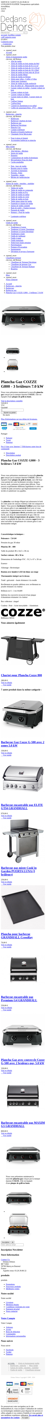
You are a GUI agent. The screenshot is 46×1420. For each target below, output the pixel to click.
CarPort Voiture (17, 101)
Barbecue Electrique (18, 125)
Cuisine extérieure (18, 130)
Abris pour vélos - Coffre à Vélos (24, 79)
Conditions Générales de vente (18, 1307)
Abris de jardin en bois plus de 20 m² (25, 72)
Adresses (9, 1327)
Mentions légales (12, 1305)
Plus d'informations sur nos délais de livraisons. (19, 419)
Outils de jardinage (18, 236)
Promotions (10, 1284)
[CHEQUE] (26, 1394)
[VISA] (16, 1385)
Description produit (13, 455)
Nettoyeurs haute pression (21, 243)
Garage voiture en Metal (20, 95)
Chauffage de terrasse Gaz (21, 264)
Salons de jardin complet (20, 206)
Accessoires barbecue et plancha (23, 140)
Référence (5, 618)
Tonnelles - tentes (17, 175)
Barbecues (15, 119)
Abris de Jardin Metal (19, 75)
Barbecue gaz (16, 123)
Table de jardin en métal (20, 195)
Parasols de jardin (17, 210)
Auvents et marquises (19, 171)
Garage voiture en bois (19, 92)
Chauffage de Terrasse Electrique (23, 262)
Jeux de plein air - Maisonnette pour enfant (27, 86)
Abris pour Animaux (19, 81)
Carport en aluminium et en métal (24, 106)
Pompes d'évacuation (19, 247)
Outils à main (16, 238)
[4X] (13, 1394)
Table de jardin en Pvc (19, 192)
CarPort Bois (16, 103)
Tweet (8, 440)
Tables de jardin (17, 188)
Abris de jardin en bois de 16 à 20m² (25, 70)
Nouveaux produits (13, 1286)
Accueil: (11, 1363)
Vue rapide (6, 685)
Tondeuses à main (18, 234)
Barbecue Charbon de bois (21, 121)
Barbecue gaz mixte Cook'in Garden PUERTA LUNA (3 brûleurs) (19, 871)
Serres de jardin (17, 153)
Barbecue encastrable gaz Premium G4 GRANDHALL (19, 998)
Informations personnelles (16, 1336)
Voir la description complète (12, 401)
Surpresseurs (16, 249)
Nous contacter (12, 1311)
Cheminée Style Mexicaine (21, 134)
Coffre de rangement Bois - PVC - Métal (26, 108)
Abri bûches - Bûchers (19, 151)
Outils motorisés (17, 240)
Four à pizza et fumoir (19, 138)
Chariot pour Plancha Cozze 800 (21, 675)
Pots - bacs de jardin (18, 166)
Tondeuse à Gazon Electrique (22, 232)
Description (10, 453)
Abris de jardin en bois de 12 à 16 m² (25, 68)
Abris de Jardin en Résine (21, 77)
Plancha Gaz (16, 127)
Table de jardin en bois (19, 199)
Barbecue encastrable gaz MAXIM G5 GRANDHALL (23, 1124)
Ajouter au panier (9, 413)
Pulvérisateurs (16, 245)
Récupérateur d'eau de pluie (21, 160)
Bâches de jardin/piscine (20, 177)
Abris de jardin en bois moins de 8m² (25, 64)
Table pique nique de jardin (21, 201)
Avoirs (8, 1329)
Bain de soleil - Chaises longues (23, 208)
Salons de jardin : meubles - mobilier (24, 1368)
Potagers (14, 155)
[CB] (10, 1385)
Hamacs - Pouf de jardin (20, 212)
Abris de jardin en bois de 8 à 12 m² (25, 66)
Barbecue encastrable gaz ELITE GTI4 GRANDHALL (22, 806)
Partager (9, 438)
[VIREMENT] (13, 1403)
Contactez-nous (8, 37)
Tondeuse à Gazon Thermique (22, 229)
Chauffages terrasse (32, 1370)
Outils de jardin (16, 1370)
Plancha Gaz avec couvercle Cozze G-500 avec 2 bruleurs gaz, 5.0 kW (23, 1061)
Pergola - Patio (16, 173)
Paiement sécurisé (13, 1309)
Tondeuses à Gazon (18, 227)
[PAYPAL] (30, 1385)
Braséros (14, 269)
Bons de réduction (13, 1332)
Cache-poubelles (17, 162)
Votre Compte (8, 1318)
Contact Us (5, 1260)
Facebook (9, 1350)
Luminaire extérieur (18, 216)
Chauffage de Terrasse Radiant (23, 267)
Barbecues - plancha (18, 1365)
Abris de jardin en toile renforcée (23, 83)
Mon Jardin (33, 1365)
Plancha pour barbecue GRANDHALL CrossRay (17, 935)
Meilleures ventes (12, 1289)
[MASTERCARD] (23, 1385)
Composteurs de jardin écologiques (24, 158)
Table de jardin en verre (20, 197)
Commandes (11, 1334)
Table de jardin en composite (22, 190)
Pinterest (9, 442)
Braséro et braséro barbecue (21, 132)
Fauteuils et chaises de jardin (22, 203)
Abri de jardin (16, 61)
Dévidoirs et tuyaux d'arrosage (22, 251)
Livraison (9, 1302)
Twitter (8, 1352)
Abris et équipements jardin (28, 1363)
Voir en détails (6, 683)
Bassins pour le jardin (19, 168)
